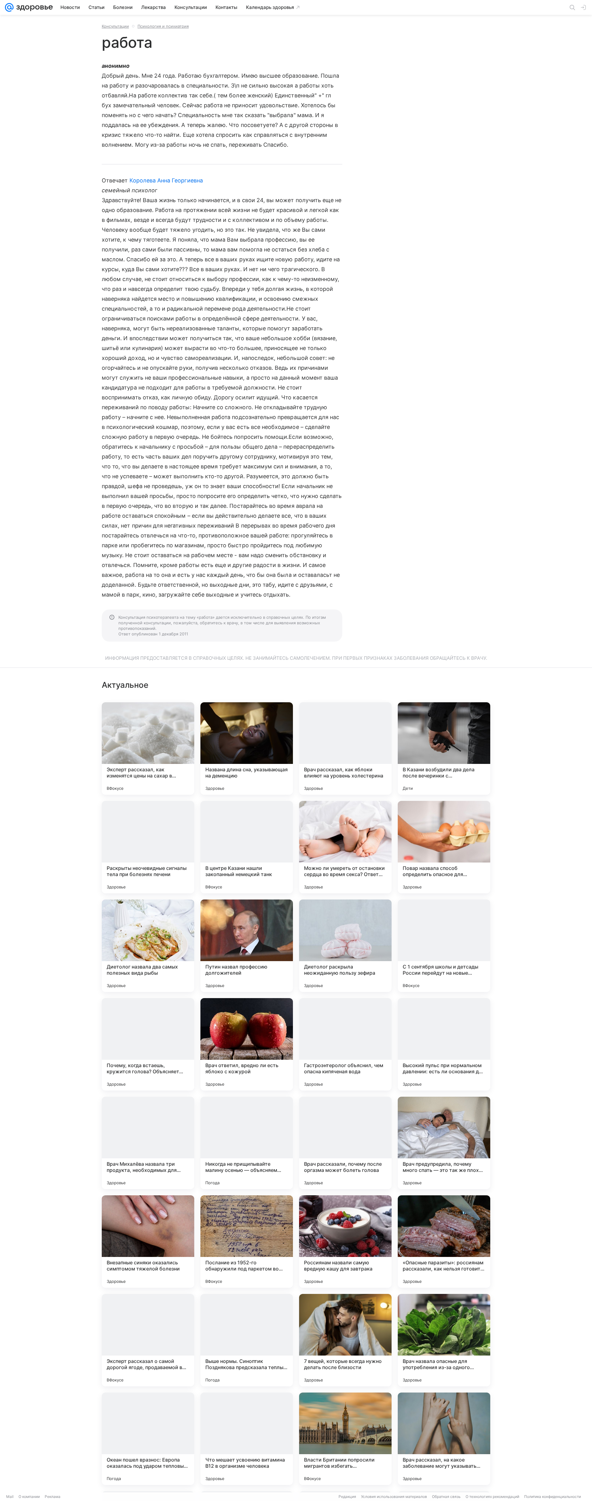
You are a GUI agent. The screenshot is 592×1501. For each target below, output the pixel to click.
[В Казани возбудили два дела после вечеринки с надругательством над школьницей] (444, 748)
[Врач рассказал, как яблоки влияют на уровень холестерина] (345, 748)
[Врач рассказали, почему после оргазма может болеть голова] (345, 1143)
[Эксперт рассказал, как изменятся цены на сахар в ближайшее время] (148, 748)
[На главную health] (33, 7)
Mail (10, 1496)
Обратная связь (446, 1496)
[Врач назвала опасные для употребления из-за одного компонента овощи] (444, 1340)
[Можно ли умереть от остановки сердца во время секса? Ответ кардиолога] (345, 847)
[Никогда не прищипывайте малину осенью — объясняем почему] (246, 1143)
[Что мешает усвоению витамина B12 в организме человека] (246, 1439)
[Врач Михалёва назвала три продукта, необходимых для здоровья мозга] (148, 1143)
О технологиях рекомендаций (492, 1496)
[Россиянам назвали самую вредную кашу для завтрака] (345, 1241)
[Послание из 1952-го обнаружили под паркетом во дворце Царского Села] (246, 1241)
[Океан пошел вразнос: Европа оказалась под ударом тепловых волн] (148, 1439)
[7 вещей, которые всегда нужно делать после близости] (345, 1340)
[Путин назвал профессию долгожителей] (246, 945)
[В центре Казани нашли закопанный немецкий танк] (246, 847)
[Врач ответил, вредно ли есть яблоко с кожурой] (246, 1044)
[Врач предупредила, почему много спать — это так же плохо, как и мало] (444, 1143)
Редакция (347, 1496)
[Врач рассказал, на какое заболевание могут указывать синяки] (444, 1439)
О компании (29, 1496)
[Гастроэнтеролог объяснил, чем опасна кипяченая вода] (345, 1044)
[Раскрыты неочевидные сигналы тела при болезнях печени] (148, 847)
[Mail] (9, 7)
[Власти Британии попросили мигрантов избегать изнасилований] (345, 1439)
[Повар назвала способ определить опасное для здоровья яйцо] (444, 847)
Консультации (115, 26)
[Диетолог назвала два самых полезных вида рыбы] (148, 945)
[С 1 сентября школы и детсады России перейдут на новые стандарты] (444, 945)
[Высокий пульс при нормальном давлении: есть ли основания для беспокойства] (444, 1044)
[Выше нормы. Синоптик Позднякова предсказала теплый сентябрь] (246, 1340)
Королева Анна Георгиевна (166, 180)
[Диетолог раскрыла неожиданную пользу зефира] (345, 945)
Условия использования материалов (394, 1496)
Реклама (52, 1496)
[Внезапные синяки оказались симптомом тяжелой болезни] (148, 1241)
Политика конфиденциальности (552, 1496)
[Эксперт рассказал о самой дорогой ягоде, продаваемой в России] (148, 1340)
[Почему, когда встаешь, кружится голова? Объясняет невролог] (148, 1044)
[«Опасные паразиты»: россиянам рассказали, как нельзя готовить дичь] (444, 1241)
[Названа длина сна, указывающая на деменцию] (246, 748)
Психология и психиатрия (163, 26)
